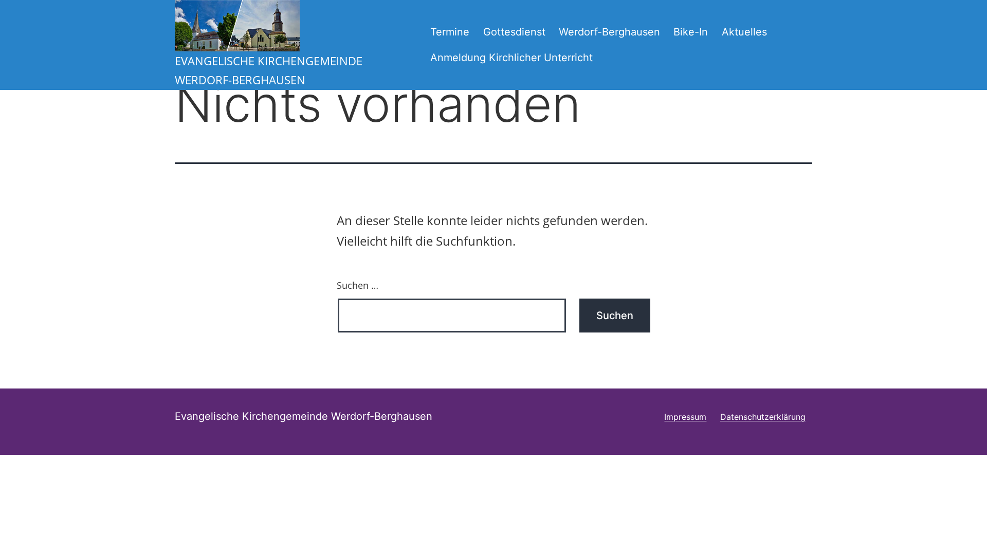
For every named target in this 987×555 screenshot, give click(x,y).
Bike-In (690, 32)
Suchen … (357, 285)
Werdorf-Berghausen (609, 32)
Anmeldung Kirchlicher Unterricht (511, 57)
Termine (449, 32)
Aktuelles (744, 32)
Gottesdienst (514, 32)
